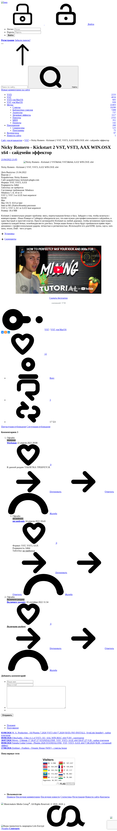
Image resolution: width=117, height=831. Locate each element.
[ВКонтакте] (2, 332)
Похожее (11, 725)
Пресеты (17, 117)
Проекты (17, 123)
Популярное (13, 728)
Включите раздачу (16, 602)
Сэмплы (17, 107)
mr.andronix (19, 521)
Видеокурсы (13, 133)
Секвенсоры (19, 128)
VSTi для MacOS (15, 100)
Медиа (10, 105)
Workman (12, 443)
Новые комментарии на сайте (15, 90)
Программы (18, 130)
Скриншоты (10, 239)
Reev (52, 378)
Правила (11, 797)
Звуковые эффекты (22, 115)
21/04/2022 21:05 (9, 159)
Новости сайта (14, 135)
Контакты (105, 797)
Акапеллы (18, 112)
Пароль (10, 32)
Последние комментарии (28, 797)
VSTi (9, 94)
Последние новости (50, 797)
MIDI (15, 120)
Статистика (66, 797)
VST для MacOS (15, 102)
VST (9, 97)
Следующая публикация (38, 426)
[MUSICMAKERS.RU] (4, 2)
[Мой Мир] (8, 332)
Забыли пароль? (22, 40)
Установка (9, 233)
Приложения (13, 125)
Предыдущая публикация (13, 426)
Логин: (10, 29)
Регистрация (78, 797)
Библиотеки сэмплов (23, 110)
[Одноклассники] (5, 332)
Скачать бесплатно (58, 298)
